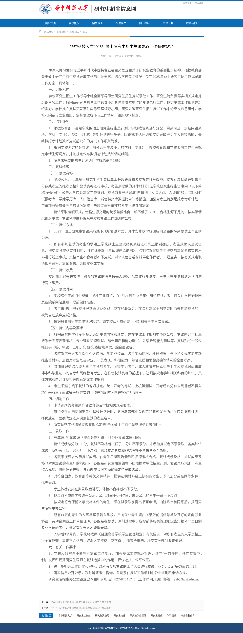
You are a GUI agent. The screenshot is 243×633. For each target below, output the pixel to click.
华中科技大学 (65, 615)
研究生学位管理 (138, 615)
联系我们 (191, 23)
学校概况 (74, 23)
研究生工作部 (84, 615)
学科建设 (171, 615)
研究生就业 (156, 615)
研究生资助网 (102, 615)
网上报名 (144, 23)
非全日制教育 (188, 615)
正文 (85, 32)
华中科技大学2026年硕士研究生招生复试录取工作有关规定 (81, 602)
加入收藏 (199, 3)
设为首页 (187, 3)
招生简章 (121, 23)
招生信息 (97, 23)
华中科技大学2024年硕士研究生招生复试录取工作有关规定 (81, 608)
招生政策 (74, 32)
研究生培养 (119, 615)
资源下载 (168, 23)
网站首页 (50, 23)
